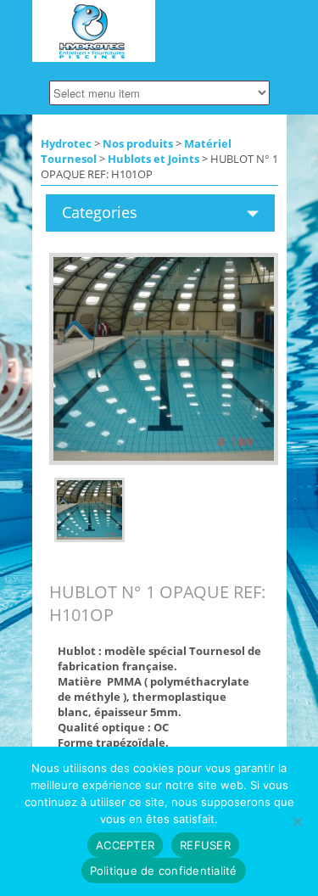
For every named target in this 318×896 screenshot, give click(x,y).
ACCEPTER (125, 845)
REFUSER (205, 845)
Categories (99, 212)
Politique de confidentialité (163, 870)
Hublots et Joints (153, 158)
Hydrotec (66, 143)
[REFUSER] (296, 821)
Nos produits (138, 143)
